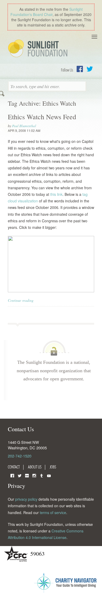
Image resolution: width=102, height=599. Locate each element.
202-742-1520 (19, 455)
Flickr (27, 475)
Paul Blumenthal (24, 125)
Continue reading (20, 300)
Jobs (53, 467)
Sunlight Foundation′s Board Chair (46, 12)
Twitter (90, 69)
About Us (35, 467)
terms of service (53, 512)
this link (56, 194)
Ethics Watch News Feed (42, 116)
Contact (14, 467)
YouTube (49, 475)
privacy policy (26, 499)
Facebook (80, 69)
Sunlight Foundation (39, 48)
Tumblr (41, 475)
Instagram (34, 475)
